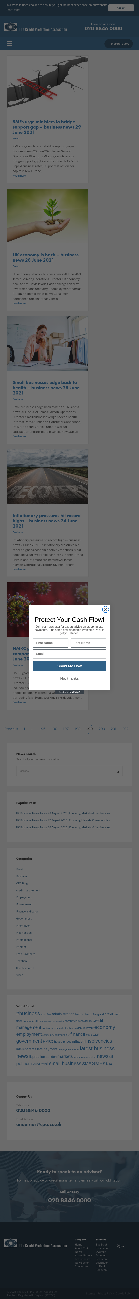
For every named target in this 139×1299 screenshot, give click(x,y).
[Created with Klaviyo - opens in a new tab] (69, 692)
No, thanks (69, 678)
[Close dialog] (105, 609)
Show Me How (69, 666)
